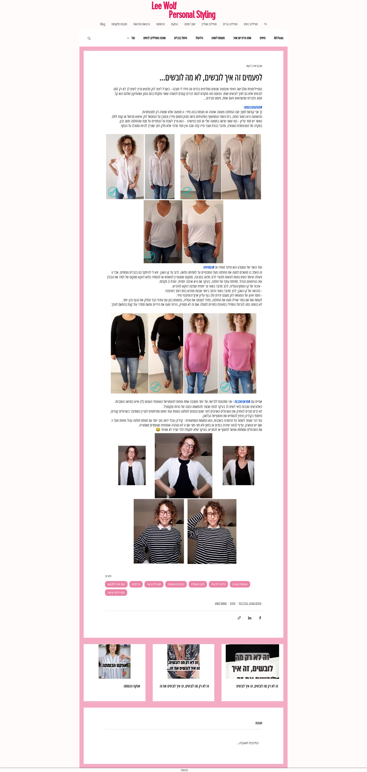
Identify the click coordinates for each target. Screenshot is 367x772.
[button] (89, 38)
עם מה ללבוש (116, 584)
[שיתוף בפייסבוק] (260, 618)
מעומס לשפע (218, 38)
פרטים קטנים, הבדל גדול (250, 603)
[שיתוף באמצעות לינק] (239, 618)
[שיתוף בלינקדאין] (250, 618)
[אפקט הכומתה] (114, 661)
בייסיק (136, 584)
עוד (133, 38)
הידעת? (199, 38)
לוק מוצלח (197, 584)
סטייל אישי (154, 584)
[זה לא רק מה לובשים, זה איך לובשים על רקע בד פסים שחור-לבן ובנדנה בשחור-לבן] (252, 661)
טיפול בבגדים (180, 38)
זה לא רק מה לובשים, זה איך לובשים (257, 686)
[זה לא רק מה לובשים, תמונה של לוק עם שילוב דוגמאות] (183, 661)
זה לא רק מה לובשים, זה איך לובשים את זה (184, 686)
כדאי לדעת (218, 584)
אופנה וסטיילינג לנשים (154, 38)
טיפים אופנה (176, 584)
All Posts (278, 38)
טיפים (262, 38)
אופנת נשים (240, 584)
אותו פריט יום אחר (242, 38)
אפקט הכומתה (132, 686)
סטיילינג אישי (116, 592)
